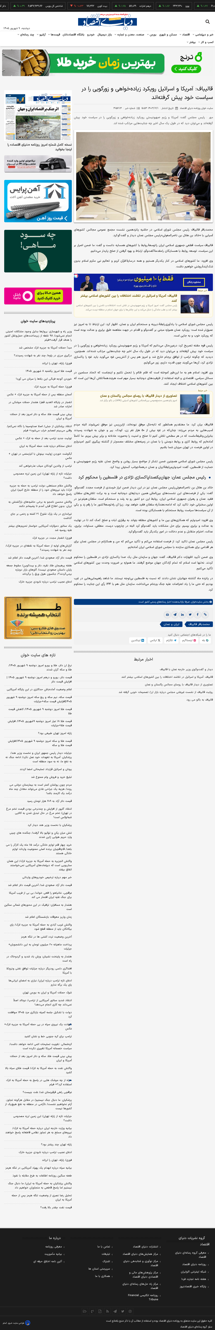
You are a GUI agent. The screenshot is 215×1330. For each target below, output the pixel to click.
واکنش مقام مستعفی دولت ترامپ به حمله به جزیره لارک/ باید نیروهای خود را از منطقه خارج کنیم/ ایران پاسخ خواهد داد (41, 490)
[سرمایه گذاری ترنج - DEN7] (107, 63)
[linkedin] (182, 614)
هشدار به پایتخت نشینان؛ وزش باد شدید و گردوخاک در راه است (39, 959)
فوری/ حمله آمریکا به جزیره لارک (53, 387)
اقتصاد (185, 35)
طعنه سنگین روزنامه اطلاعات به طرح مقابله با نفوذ (42, 1176)
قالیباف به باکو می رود (199, 700)
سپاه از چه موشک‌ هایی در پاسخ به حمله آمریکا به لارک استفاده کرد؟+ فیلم (39, 1082)
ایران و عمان (171, 624)
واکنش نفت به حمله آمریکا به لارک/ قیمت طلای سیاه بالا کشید (38, 1070)
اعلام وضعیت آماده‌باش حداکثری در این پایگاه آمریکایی (39, 689)
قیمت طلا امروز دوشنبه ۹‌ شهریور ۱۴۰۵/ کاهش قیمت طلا (40, 711)
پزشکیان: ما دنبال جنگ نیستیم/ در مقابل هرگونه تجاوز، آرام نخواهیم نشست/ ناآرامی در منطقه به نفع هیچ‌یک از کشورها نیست (38, 1104)
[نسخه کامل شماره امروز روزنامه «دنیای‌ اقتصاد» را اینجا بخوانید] (38, 115)
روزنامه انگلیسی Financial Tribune (143, 1297)
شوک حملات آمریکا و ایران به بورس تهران (47, 993)
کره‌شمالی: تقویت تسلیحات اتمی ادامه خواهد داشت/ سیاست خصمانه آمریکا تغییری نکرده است (40, 1046)
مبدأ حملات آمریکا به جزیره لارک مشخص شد (45, 348)
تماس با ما (103, 1247)
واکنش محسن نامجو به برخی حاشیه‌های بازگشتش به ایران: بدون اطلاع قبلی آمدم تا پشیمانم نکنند (40, 504)
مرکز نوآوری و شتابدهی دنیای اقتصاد (140, 1263)
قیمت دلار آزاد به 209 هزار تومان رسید (49, 801)
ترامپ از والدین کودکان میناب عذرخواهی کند (45, 466)
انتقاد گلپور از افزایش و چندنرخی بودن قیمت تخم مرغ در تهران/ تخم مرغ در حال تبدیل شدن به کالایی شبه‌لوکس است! (39, 813)
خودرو (91, 35)
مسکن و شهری (168, 35)
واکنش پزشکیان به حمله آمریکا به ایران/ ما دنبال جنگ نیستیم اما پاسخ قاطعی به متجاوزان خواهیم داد (40, 1185)
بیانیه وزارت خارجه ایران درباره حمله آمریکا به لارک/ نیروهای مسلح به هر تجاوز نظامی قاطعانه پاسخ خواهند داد (38, 1132)
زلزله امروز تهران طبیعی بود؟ (55, 733)
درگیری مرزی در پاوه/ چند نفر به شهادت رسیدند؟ (43, 356)
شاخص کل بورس (33, 6)
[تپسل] (76, 276)
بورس (153, 35)
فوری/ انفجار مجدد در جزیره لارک (52, 538)
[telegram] (175, 614)
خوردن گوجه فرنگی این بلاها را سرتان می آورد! (44, 379)
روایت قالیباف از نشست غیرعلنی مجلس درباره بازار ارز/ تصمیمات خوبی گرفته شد (166, 692)
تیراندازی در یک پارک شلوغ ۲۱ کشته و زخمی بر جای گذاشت (41, 516)
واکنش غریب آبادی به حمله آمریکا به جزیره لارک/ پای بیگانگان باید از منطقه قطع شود (41, 927)
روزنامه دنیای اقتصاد (194, 1264)
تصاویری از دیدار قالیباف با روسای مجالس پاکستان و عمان (138, 396)
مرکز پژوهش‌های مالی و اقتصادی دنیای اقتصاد (143, 1275)
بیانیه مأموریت (53, 1254)
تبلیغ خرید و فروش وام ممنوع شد (51, 777)
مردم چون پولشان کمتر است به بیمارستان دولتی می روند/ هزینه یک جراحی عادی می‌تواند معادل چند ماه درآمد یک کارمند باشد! (40, 789)
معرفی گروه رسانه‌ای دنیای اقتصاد (190, 1255)
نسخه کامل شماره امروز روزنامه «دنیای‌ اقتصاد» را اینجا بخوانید (40, 147)
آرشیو (42, 35)
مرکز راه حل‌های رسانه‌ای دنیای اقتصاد (140, 1286)
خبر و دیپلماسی (204, 35)
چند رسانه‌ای (26, 35)
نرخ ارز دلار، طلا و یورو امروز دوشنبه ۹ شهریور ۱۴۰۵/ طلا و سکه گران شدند (40, 667)
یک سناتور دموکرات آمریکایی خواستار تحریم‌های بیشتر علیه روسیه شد (40, 528)
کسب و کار (207, 42)
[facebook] (197, 614)
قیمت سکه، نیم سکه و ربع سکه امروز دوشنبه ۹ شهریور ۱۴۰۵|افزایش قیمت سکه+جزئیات (39, 699)
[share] (100, 1311)
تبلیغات (106, 1254)
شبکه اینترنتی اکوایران (193, 1272)
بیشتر (192, 42)
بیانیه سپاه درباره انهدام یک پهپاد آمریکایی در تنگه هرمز (38, 1168)
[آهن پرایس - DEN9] (38, 201)
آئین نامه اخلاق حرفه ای (47, 1261)
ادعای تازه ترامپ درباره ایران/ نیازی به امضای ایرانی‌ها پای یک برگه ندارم (40, 983)
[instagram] (130, 1311)
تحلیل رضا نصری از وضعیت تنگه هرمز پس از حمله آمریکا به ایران (42, 1197)
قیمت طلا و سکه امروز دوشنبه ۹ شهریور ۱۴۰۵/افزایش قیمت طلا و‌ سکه (40, 743)
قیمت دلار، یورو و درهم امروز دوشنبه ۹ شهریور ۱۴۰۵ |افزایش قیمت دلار (39, 679)
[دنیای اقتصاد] (107, 21)
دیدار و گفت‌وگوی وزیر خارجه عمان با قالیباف (186, 669)
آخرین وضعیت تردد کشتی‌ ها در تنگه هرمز (46, 937)
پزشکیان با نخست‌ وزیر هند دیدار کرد (50, 825)
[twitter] (190, 614)
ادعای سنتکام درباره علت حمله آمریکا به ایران (45, 446)
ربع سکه (208, 6)
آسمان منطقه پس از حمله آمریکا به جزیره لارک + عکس (39, 394)
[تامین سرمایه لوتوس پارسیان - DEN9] (38, 251)
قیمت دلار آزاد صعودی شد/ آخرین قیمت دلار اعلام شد (40, 558)
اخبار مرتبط (143, 659)
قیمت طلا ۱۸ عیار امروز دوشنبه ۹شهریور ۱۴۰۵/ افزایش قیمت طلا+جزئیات (40, 723)
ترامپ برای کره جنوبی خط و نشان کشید (48, 1036)
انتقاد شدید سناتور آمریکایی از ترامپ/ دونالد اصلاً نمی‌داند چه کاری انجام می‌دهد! (42, 1002)
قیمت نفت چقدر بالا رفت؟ (56, 1207)
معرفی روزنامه (53, 1247)
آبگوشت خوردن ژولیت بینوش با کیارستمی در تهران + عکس (40, 456)
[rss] (107, 1311)
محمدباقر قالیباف (199, 624)
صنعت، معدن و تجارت (130, 35)
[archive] (85, 1311)
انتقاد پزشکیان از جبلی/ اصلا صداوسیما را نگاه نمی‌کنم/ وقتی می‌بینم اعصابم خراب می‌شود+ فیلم (39, 428)
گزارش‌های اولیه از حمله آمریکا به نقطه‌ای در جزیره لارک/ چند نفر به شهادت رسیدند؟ (39, 548)
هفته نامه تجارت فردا (193, 1279)
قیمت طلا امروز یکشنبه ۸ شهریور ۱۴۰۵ (49, 371)
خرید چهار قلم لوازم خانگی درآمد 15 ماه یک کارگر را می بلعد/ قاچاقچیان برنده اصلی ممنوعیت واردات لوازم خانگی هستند (39, 849)
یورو (166, 6)
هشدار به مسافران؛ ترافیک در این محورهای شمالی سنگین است (38, 907)
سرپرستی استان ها (99, 1269)
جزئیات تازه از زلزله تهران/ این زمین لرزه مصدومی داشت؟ (42, 476)
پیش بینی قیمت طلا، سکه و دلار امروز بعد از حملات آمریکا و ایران (41, 416)
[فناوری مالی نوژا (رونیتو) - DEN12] (38, 618)
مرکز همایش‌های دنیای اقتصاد (140, 1254)
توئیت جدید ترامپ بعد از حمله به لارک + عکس (43, 438)
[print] (167, 614)
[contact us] (92, 1311)
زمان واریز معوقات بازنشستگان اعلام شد (48, 917)
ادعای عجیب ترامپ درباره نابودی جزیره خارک (45, 582)
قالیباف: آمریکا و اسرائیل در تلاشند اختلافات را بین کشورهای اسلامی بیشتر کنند (128, 298)
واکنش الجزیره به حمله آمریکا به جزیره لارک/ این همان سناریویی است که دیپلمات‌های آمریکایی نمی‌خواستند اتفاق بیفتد (39, 865)
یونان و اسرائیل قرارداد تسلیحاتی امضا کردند (46, 769)
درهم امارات (124, 6)
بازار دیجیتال (104, 35)
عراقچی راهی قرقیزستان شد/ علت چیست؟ (47, 1092)
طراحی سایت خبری (16, 1323)
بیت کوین (81, 6)
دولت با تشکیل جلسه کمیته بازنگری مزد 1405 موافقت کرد (40, 1014)
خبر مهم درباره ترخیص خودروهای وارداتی (47, 877)
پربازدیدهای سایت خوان (38, 321)
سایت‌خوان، (196, 602)
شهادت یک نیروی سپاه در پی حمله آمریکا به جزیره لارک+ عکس (38, 1026)
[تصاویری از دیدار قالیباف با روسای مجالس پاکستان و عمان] (195, 404)
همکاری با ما (102, 1276)
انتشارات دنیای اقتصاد (145, 1247)
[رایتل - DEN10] (38, 296)
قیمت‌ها (55, 35)
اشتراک (106, 1261)
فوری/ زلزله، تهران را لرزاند (57, 363)
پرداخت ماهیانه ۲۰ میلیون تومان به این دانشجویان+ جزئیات (40, 947)
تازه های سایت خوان (38, 655)
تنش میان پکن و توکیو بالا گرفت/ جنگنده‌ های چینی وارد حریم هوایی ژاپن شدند (40, 835)
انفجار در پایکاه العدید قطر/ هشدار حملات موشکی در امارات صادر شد (40, 404)
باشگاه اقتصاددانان (74, 35)
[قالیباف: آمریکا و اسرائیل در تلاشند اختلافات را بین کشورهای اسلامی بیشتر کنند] (195, 304)
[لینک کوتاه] (205, 614)
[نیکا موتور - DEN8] (38, 163)
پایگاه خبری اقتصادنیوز (193, 1286)
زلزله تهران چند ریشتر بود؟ (56, 1144)
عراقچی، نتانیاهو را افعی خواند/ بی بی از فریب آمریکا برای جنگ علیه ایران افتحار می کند (40, 895)
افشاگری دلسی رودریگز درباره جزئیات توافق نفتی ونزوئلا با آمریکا (39, 971)
